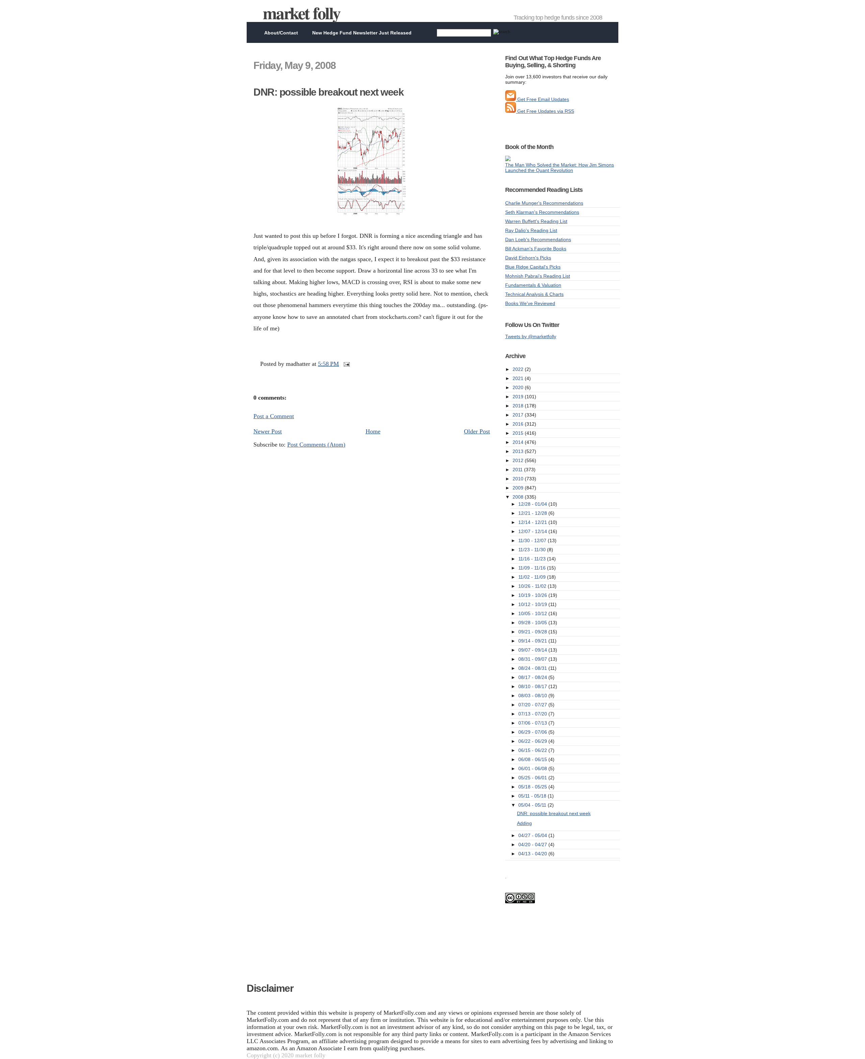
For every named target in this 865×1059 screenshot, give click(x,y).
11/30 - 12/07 (533, 540)
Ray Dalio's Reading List (531, 230)
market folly (301, 12)
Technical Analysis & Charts (534, 294)
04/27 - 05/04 (533, 835)
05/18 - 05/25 (533, 786)
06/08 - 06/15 (533, 759)
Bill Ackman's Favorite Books (535, 248)
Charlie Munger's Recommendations (544, 203)
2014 (519, 442)
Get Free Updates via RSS (545, 111)
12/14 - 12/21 (533, 522)
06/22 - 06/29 (533, 741)
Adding (524, 823)
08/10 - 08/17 (533, 686)
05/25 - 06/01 (533, 777)
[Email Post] (345, 363)
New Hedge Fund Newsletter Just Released (362, 32)
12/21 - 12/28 (533, 513)
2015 (519, 433)
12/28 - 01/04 (533, 504)
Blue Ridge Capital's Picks (533, 267)
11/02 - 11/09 (532, 577)
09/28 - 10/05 (533, 622)
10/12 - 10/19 (533, 604)
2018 (519, 405)
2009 (519, 487)
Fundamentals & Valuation (533, 285)
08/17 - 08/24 (533, 677)
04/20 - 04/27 (533, 844)
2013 (519, 451)
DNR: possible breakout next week (328, 92)
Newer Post (267, 431)
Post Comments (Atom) (316, 444)
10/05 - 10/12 (533, 613)
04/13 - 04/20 (533, 853)
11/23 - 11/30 (532, 549)
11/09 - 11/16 (532, 568)
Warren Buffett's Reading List (536, 221)
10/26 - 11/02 (533, 586)
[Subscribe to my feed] (510, 111)
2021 (519, 378)
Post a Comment (273, 416)
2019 (519, 396)
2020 (519, 387)
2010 (519, 478)
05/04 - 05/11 (533, 805)
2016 (519, 424)
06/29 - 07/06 (533, 732)
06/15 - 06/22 (533, 750)
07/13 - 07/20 (533, 713)
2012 (519, 460)
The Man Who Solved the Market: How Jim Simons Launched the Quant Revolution (559, 167)
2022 (519, 369)
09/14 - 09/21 (533, 641)
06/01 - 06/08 (533, 768)
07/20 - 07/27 (533, 704)
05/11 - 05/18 (533, 796)
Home (373, 431)
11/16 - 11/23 (532, 558)
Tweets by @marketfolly (530, 336)
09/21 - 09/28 (533, 631)
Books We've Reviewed (530, 303)
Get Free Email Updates (542, 99)
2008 (519, 497)
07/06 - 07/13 (533, 723)
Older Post (477, 431)
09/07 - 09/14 (533, 650)
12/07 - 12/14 (533, 531)
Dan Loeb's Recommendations (538, 239)
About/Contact (281, 32)
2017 (519, 415)
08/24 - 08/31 (533, 668)
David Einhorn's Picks (528, 257)
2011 (518, 469)
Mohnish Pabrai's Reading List (537, 276)
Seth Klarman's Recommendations (542, 212)
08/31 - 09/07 (533, 659)
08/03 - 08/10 (533, 695)
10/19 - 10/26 (533, 595)
